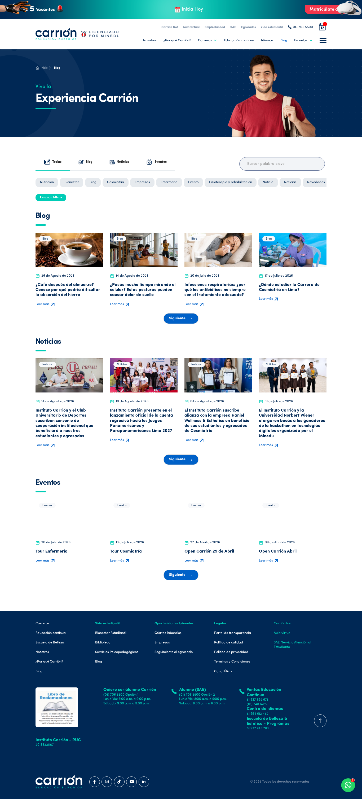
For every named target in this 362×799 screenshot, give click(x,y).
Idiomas (267, 40)
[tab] (53, 162)
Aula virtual (191, 27)
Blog (283, 40)
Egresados (248, 27)
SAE (233, 27)
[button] (207, 40)
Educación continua (239, 40)
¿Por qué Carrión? (177, 40)
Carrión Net (169, 27)
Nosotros (150, 40)
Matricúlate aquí (327, 9)
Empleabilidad (215, 27)
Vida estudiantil (272, 27)
